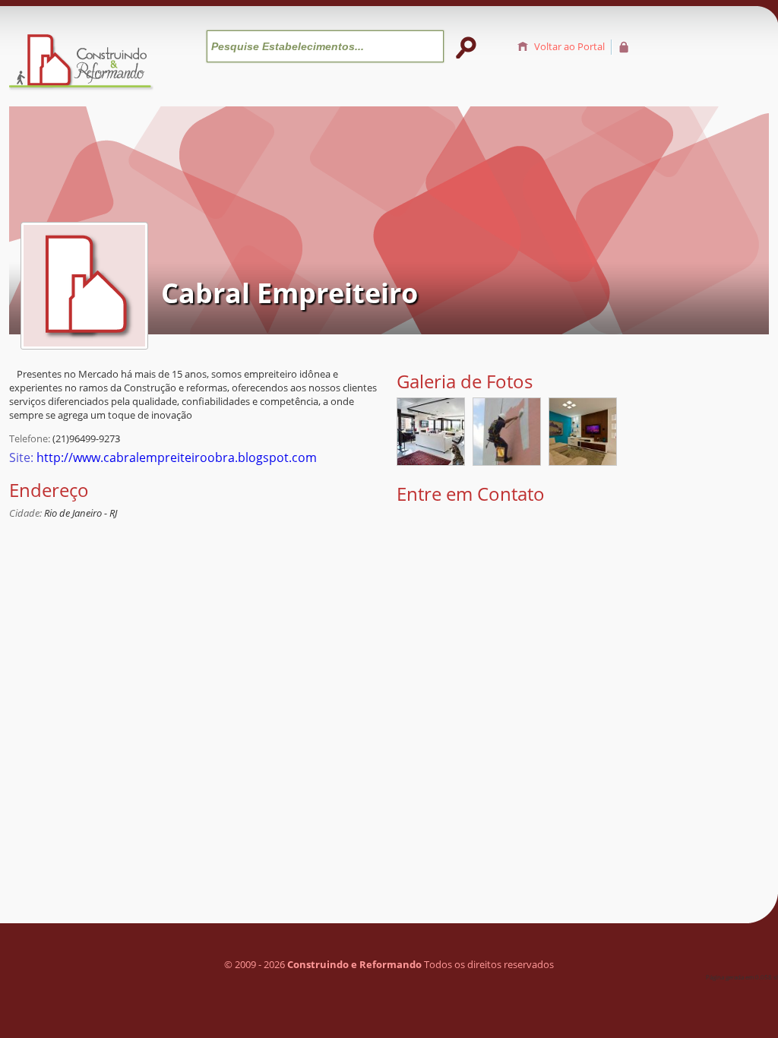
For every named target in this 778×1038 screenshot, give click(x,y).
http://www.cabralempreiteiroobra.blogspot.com (176, 457)
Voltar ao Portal (569, 46)
